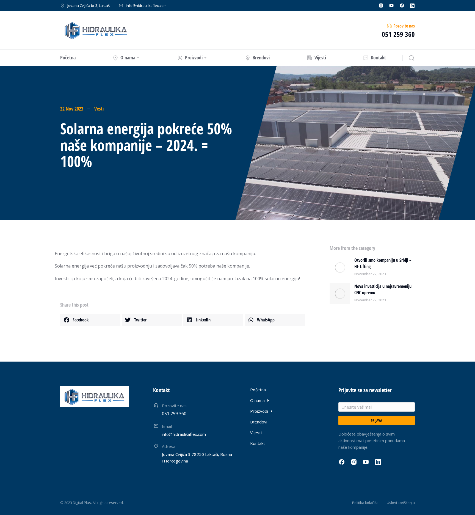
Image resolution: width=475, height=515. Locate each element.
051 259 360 (398, 34)
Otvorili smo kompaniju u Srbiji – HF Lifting (383, 263)
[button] (90, 320)
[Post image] (340, 267)
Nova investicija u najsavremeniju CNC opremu (383, 289)
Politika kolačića (365, 502)
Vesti (99, 108)
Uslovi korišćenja (401, 502)
